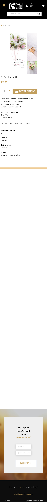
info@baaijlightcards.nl (23, 494)
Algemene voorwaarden (33, 501)
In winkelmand (27, 91)
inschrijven (26, 463)
